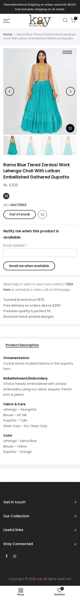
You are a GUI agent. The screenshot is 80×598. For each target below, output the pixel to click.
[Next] (70, 91)
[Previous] (9, 91)
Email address (15, 245)
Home (7, 34)
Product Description (22, 345)
